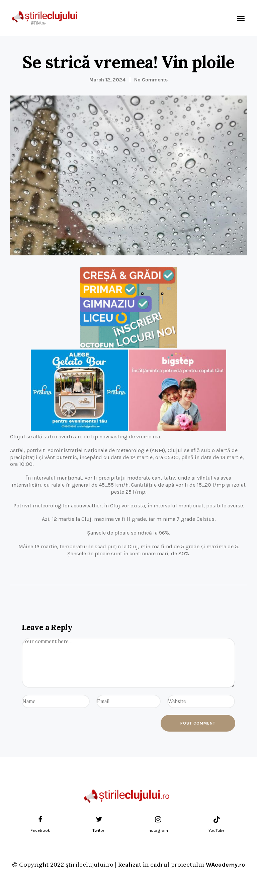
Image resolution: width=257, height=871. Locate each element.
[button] (240, 18)
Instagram (158, 830)
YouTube (216, 830)
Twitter (99, 830)
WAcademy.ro (225, 864)
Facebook (40, 830)
